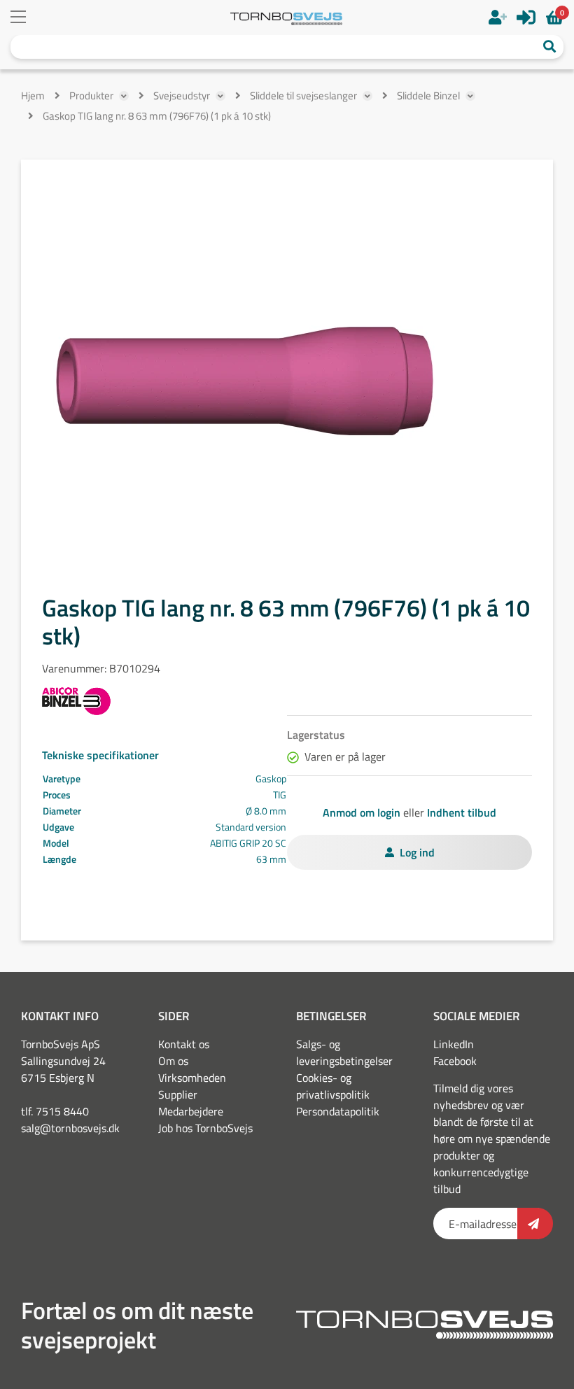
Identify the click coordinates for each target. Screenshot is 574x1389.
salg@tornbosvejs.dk (70, 1128)
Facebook (455, 1060)
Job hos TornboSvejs (205, 1128)
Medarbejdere (190, 1111)
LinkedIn (453, 1044)
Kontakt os (183, 1044)
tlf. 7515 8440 (55, 1111)
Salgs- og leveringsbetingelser (344, 1052)
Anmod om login (361, 812)
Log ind (417, 852)
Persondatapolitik (337, 1111)
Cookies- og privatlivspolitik (333, 1086)
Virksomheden (192, 1077)
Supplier (177, 1094)
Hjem (33, 95)
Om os (173, 1060)
